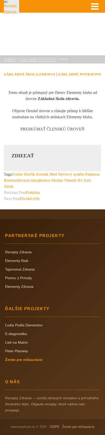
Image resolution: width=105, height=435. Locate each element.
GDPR (54, 427)
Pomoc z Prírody (18, 278)
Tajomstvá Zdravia (20, 269)
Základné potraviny (79, 74)
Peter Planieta (16, 351)
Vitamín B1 (73, 180)
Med (53, 174)
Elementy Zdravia (19, 287)
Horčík (29, 174)
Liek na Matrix (16, 342)
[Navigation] (94, 6)
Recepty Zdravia (18, 252)
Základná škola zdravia (29, 74)
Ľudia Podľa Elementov (24, 325)
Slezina (57, 180)
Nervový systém (71, 174)
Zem (87, 180)
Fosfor (17, 174)
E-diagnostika (16, 334)
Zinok (9, 186)
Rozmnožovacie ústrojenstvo (27, 180)
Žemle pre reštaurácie (24, 360)
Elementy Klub (16, 261)
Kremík (42, 174)
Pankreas (92, 174)
